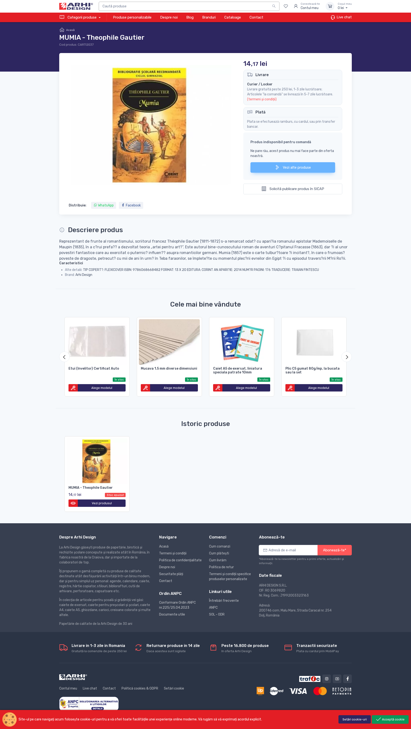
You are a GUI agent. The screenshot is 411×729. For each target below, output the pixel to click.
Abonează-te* (334, 550)
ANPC (213, 608)
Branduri (209, 17)
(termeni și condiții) (262, 99)
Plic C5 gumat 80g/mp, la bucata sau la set (312, 371)
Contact (256, 17)
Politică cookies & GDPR (140, 688)
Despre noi (169, 17)
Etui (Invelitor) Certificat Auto (93, 369)
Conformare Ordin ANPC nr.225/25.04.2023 (177, 605)
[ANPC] (89, 703)
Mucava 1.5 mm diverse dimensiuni (169, 369)
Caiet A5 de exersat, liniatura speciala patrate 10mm (237, 371)
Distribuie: (77, 205)
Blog (190, 17)
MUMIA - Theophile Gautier (90, 488)
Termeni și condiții (172, 553)
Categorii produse (82, 17)
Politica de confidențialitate (180, 560)
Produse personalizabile (132, 17)
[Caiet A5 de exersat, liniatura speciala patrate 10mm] (241, 341)
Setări (354, 719)
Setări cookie (174, 688)
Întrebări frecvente (224, 601)
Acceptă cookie (393, 719)
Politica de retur (221, 567)
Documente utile (172, 614)
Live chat (344, 17)
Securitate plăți (171, 574)
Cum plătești (219, 553)
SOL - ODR (217, 614)
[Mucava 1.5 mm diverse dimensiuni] (169, 341)
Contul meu (68, 688)
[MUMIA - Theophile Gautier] (97, 460)
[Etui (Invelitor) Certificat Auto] (97, 341)
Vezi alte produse (296, 167)
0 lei (345, 6)
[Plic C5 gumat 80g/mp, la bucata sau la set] (314, 341)
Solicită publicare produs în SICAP (296, 189)
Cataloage (232, 17)
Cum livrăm (217, 560)
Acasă (70, 30)
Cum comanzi (219, 546)
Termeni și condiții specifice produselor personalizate (230, 576)
